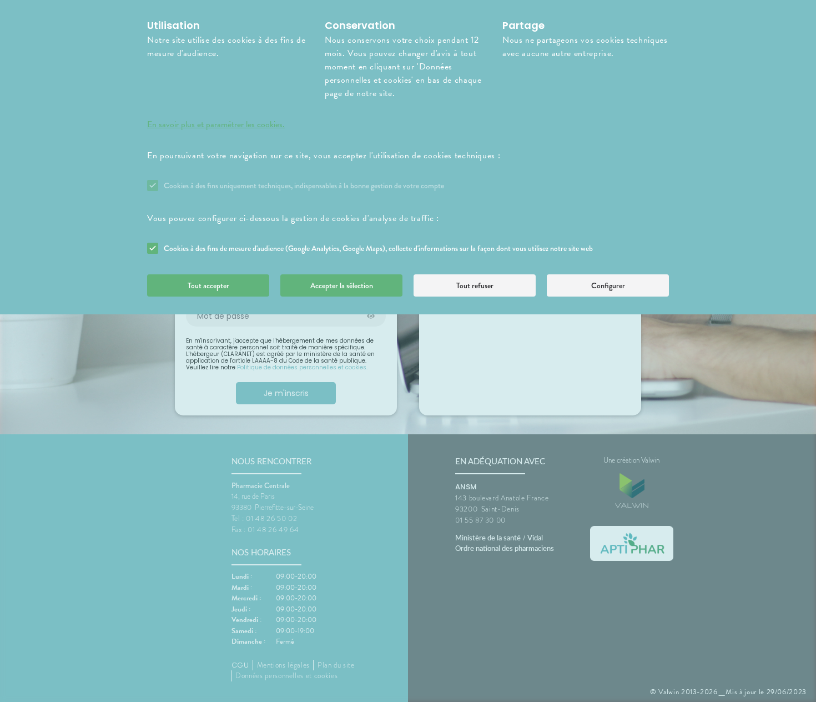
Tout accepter (208, 285)
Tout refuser (474, 285)
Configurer (608, 285)
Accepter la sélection (341, 285)
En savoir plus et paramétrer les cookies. (216, 124)
